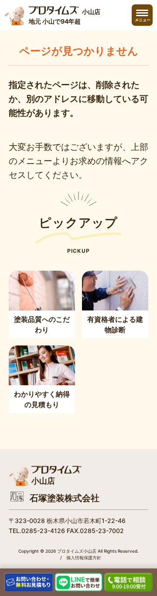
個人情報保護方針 (83, 557)
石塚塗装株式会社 (64, 498)
